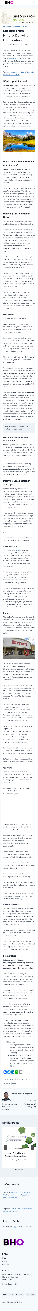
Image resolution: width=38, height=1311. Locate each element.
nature (28, 1079)
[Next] (32, 1147)
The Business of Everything (30, 1104)
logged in (16, 1226)
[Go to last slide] (5, 1147)
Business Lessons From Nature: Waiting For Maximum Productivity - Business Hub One (18, 1194)
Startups (6, 27)
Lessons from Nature (19, 27)
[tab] (15, 1169)
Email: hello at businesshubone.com (15, 1274)
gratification (19, 1079)
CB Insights (17, 550)
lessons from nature (16, 58)
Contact (5, 1261)
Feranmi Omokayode (11, 45)
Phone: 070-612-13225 (10, 1277)
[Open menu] (34, 2)
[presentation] (19, 1138)
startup (14, 1083)
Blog (4, 1258)
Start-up (7, 1083)
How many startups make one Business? (9, 1105)
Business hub (8, 1079)
